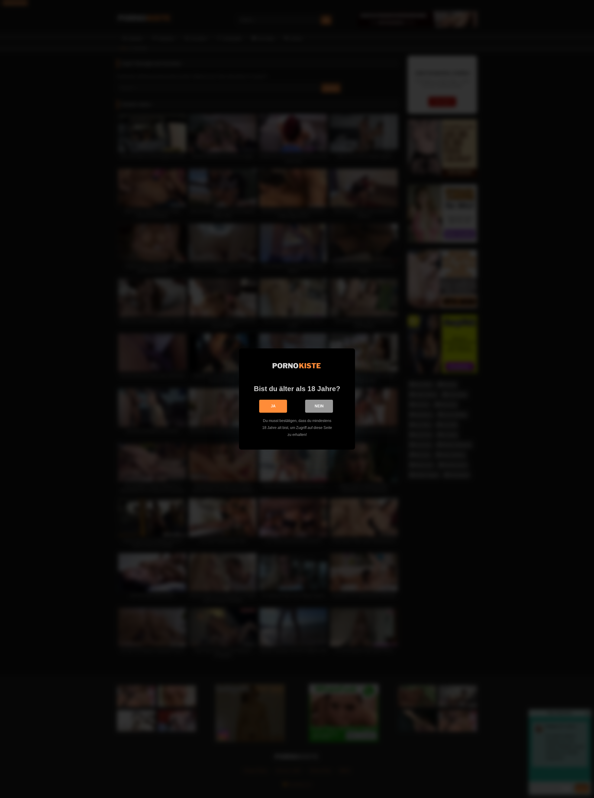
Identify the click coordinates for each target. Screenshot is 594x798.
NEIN (319, 406)
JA (273, 406)
